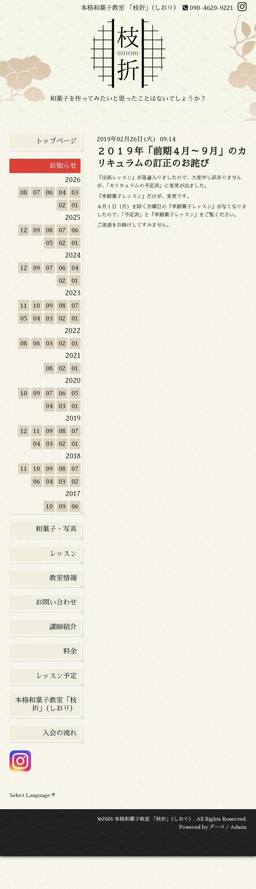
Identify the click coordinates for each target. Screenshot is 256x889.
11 (23, 305)
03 (74, 192)
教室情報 (63, 578)
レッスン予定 (56, 676)
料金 (70, 651)
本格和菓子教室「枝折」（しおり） (46, 704)
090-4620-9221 (211, 8)
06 (49, 192)
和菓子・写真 (56, 529)
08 (23, 192)
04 (62, 192)
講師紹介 (63, 627)
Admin (238, 827)
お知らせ (63, 165)
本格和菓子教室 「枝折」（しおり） (154, 819)
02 (62, 205)
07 (36, 192)
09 (36, 230)
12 (23, 230)
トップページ (56, 141)
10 (36, 305)
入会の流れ (59, 733)
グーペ (216, 827)
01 (74, 205)
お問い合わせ (56, 602)
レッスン (63, 553)
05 (49, 243)
